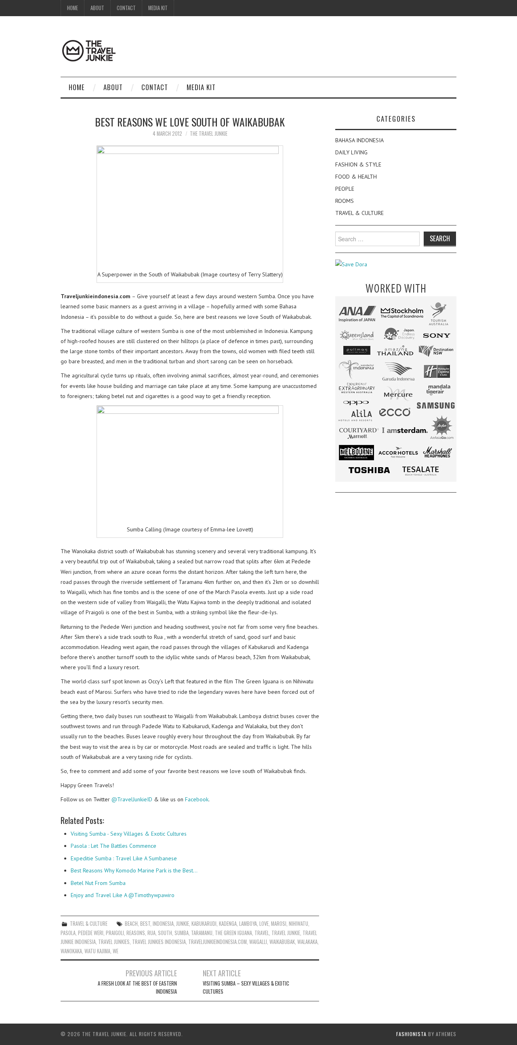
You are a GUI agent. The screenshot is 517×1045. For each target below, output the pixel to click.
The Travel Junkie (208, 133)
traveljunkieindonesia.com (217, 942)
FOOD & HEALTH (356, 176)
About (97, 8)
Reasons (135, 933)
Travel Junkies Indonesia (159, 942)
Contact (126, 8)
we (115, 951)
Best (145, 923)
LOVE (264, 923)
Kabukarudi (203, 923)
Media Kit (158, 8)
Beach (131, 923)
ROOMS (344, 200)
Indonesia (163, 923)
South (165, 933)
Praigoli (115, 933)
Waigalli (258, 942)
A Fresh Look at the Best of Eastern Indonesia (137, 987)
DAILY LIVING (351, 152)
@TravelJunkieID (131, 799)
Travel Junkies (114, 942)
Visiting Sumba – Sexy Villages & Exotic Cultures (246, 987)
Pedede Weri (90, 933)
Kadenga (228, 923)
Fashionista (411, 1034)
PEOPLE (344, 188)
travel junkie (285, 933)
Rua (151, 933)
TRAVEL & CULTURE (88, 923)
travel (261, 933)
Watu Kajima (97, 951)
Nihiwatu (298, 923)
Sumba (181, 933)
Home (72, 8)
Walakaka (307, 942)
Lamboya (248, 923)
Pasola (68, 933)
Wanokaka (71, 951)
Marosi (278, 923)
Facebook (196, 799)
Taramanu (201, 933)
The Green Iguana (233, 933)
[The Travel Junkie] (89, 50)
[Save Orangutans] (351, 264)
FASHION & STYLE (358, 164)
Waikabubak (282, 942)
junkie (182, 923)
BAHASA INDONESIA (359, 140)
